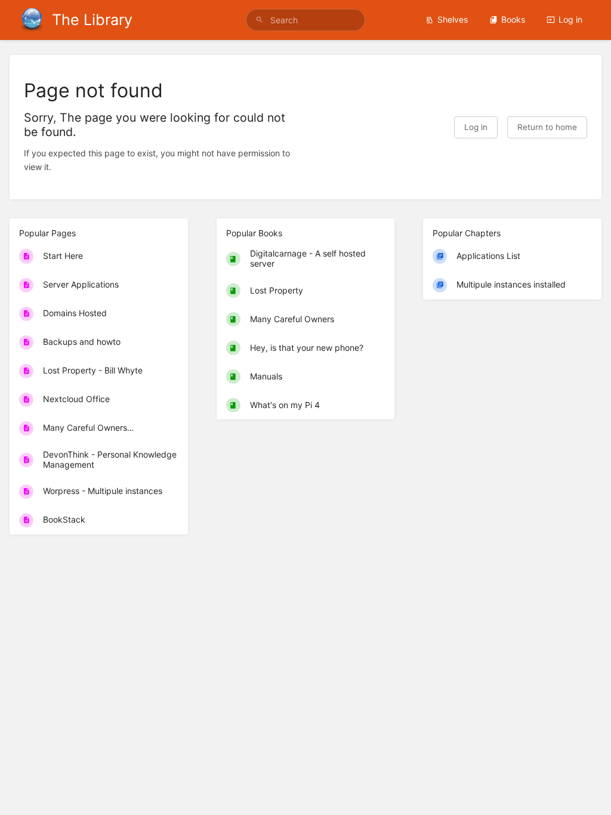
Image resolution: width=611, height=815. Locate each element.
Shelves (452, 19)
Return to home (547, 127)
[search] (305, 20)
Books (513, 19)
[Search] (259, 20)
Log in (570, 19)
